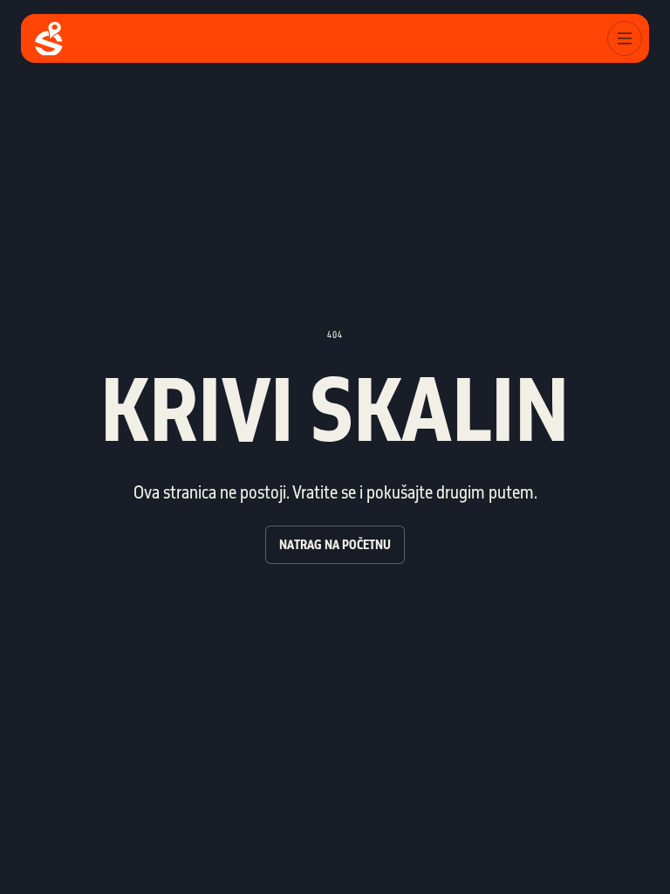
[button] (624, 38)
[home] (49, 39)
